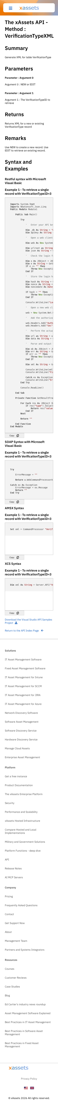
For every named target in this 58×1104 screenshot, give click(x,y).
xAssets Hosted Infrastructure (22, 820)
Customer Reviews (16, 977)
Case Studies (12, 986)
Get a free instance (16, 776)
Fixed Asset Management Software (25, 668)
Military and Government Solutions (25, 841)
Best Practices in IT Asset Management (28, 1022)
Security (9, 803)
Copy (12, 435)
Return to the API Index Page (22, 630)
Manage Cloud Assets (17, 748)
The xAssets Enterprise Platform (24, 794)
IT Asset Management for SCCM (23, 686)
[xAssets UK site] (32, 1088)
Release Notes (13, 868)
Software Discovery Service (21, 730)
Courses (9, 968)
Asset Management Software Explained (27, 1013)
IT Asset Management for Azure (23, 704)
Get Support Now (15, 923)
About (8, 932)
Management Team (16, 940)
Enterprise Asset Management (22, 757)
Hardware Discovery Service (21, 739)
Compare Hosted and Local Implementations (20, 831)
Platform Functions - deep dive (23, 850)
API (7, 859)
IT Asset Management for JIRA (22, 695)
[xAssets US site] (26, 1088)
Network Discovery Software (21, 712)
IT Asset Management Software (23, 659)
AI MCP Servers (14, 877)
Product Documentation (19, 785)
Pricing (9, 896)
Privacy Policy (29, 1078)
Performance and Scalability (21, 811)
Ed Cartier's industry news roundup (25, 1004)
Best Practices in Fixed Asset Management (22, 1044)
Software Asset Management (22, 721)
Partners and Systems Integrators (24, 949)
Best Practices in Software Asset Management (24, 1032)
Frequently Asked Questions (21, 905)
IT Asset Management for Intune (24, 677)
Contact (9, 914)
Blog (7, 995)
